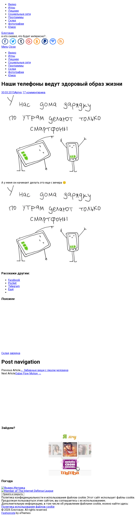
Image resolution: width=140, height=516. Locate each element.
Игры (11, 7)
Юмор (12, 27)
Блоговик (7, 33)
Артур (18, 92)
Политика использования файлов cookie (27, 506)
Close (12, 46)
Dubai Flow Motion (28, 373)
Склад (12, 20)
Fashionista (8, 513)
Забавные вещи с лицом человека (44, 370)
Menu (4, 46)
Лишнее (13, 10)
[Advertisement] (70, 328)
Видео (12, 4)
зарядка (15, 353)
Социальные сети (19, 14)
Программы (16, 17)
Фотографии (16, 23)
